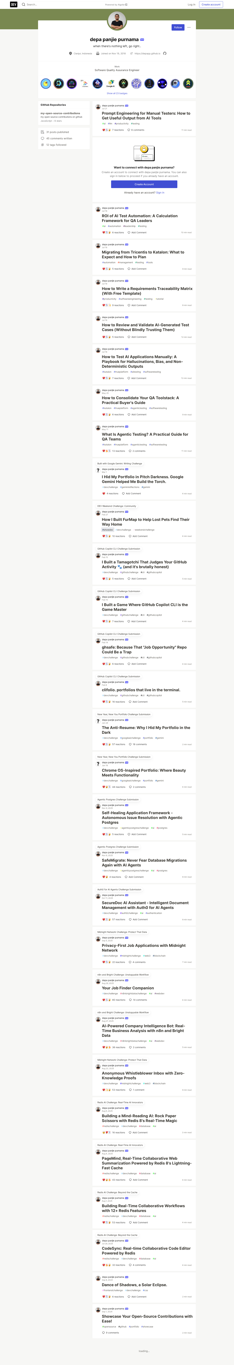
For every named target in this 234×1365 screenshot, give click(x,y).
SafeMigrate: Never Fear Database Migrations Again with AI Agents (144, 862)
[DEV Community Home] (14, 4)
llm (110, 123)
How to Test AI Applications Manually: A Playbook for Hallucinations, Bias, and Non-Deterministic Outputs (142, 361)
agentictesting (139, 408)
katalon (106, 371)
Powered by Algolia (115, 4)
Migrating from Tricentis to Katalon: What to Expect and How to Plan (143, 254)
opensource (109, 1326)
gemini (146, 487)
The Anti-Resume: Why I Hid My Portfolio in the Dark (146, 730)
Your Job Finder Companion (128, 988)
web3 (146, 955)
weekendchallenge (143, 529)
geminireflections (129, 487)
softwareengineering (130, 298)
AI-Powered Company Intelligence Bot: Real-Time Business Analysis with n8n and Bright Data (143, 1031)
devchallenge (110, 487)
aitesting (136, 371)
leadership (129, 226)
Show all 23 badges (117, 93)
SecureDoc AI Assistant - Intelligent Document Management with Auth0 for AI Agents (145, 905)
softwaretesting (152, 371)
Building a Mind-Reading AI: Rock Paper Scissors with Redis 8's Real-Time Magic (139, 1118)
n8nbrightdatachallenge (133, 993)
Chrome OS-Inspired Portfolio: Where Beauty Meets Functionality (144, 772)
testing (135, 123)
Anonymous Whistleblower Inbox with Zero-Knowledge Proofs (143, 1075)
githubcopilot (154, 572)
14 (140, 999)
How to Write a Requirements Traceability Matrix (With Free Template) (147, 291)
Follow (178, 27)
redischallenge (110, 1126)
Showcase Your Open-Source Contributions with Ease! (147, 1318)
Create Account (144, 184)
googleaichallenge (130, 737)
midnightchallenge (130, 955)
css (145, 1290)
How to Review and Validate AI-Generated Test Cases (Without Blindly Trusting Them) (145, 327)
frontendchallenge (112, 1290)
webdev (159, 993)
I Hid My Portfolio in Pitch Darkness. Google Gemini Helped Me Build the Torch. (142, 479)
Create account (211, 4)
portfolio (148, 737)
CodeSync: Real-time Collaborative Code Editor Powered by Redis (146, 1250)
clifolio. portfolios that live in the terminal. (141, 690)
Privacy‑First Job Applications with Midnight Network (144, 948)
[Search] (23, 4)
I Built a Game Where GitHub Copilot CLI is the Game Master (145, 607)
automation (114, 226)
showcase (147, 1326)
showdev (107, 529)
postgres (162, 827)
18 (140, 744)
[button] (46, 83)
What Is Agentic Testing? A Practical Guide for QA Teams (145, 436)
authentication (154, 913)
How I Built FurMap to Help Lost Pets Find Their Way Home (146, 522)
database (144, 1126)
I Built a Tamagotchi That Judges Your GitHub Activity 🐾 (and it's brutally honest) (144, 564)
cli (142, 572)
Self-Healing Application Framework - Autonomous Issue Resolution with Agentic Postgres (142, 818)
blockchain (159, 955)
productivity (122, 123)
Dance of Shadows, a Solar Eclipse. (134, 1285)
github (122, 1326)
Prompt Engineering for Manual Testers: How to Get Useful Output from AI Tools (146, 115)
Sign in (160, 192)
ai (104, 123)
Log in (191, 4)
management (125, 262)
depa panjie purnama (113, 105)
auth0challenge (129, 913)
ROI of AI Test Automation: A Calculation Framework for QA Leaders (140, 218)
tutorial (159, 298)
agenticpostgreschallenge (134, 827)
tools (149, 262)
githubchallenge (129, 572)
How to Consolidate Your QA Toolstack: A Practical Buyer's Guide (140, 400)
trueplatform (121, 371)
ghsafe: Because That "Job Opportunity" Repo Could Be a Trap (144, 649)
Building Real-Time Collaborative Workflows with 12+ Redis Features (143, 1208)
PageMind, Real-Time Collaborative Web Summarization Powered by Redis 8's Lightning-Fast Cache (147, 1163)
